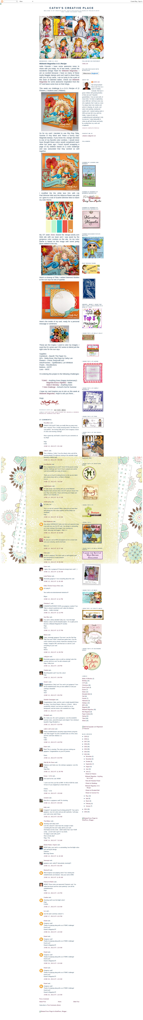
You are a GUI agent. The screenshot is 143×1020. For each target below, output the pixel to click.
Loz (45, 911)
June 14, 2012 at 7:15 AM (53, 840)
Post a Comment (44, 999)
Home (59, 1001)
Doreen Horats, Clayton (50, 845)
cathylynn (46, 656)
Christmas (85, 685)
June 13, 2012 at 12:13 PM (53, 612)
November (89, 759)
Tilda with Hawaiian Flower (92, 780)
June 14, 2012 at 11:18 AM (53, 856)
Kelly (45, 807)
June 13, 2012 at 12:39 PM (53, 652)
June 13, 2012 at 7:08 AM (53, 460)
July (87, 769)
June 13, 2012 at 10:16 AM (53, 517)
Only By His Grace (49, 762)
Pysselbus (47, 423)
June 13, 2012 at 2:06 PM (53, 677)
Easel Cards (85, 687)
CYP (83, 683)
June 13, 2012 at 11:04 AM (53, 571)
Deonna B (46, 870)
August (88, 766)
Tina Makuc (47, 821)
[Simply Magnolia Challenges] (93, 411)
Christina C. (47, 603)
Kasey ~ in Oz (48, 776)
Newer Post (42, 1001)
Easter (84, 689)
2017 (85, 741)
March (88, 801)
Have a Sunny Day (60, 412)
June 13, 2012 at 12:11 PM (53, 599)
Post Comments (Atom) (54, 1005)
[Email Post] (55, 410)
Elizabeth (46, 715)
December (89, 756)
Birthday (84, 680)
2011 (85, 809)
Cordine (46, 897)
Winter (84, 720)
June (87, 771)
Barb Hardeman (48, 521)
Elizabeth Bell (86, 694)
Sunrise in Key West (53, 413)
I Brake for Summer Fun (92, 793)
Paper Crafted (86, 714)
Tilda (83, 718)
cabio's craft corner (49, 729)
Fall (83, 696)
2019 (85, 736)
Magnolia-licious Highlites (56, 383)
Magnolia (70, 412)
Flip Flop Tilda (49, 412)
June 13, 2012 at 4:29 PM (53, 724)
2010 (85, 812)
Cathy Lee (85, 63)
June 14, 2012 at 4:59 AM (53, 803)
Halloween (85, 700)
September (89, 764)
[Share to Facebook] (63, 410)
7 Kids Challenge (48, 387)
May (87, 796)
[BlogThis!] (59, 410)
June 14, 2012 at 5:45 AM (53, 816)
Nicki (45, 537)
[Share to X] (61, 410)
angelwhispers (48, 486)
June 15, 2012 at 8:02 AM (53, 865)
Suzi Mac (46, 617)
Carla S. (46, 450)
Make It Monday (52, 385)
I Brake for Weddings (91, 783)
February (88, 803)
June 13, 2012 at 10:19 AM (53, 533)
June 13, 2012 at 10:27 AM (53, 548)
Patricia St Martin (49, 882)
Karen (45, 566)
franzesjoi (46, 860)
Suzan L (46, 682)
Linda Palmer (47, 576)
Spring (84, 716)
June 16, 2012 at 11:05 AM (53, 877)
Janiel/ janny (47, 502)
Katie (45, 553)
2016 (85, 744)
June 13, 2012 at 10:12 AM (53, 497)
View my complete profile (90, 128)
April (87, 798)
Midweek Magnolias (70, 71)
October (88, 761)
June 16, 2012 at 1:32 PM (53, 893)
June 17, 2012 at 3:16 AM (53, 906)
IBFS (83, 705)
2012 (85, 754)
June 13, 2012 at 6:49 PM (53, 742)
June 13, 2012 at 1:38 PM (53, 666)
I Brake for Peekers (90, 774)
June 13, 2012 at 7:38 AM (53, 481)
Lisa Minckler (47, 464)
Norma (45, 635)
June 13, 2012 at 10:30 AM (53, 562)
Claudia (46, 670)
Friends (84, 698)
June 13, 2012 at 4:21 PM (53, 711)
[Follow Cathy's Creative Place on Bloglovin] (90, 74)
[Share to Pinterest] (65, 410)
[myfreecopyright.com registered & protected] (93, 728)
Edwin (84, 692)
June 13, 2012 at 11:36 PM (53, 771)
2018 (85, 739)
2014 (85, 749)
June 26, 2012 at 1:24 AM (53, 932)
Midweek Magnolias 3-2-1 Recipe (53, 64)
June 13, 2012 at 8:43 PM (53, 758)
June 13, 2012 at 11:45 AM (53, 581)
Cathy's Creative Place (71, 8)
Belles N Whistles (87, 678)
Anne (53, 235)
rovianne (46, 798)
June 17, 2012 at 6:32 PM (53, 916)
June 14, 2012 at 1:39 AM (53, 793)
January (88, 806)
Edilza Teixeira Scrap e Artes (52, 585)
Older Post (76, 1001)
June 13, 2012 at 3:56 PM (53, 695)
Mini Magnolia (86, 712)
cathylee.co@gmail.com (89, 136)
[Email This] (57, 410)
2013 (85, 751)
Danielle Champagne (49, 699)
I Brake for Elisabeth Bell (92, 790)
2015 (85, 746)
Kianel (45, 920)
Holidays (84, 703)
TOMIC (44, 380)
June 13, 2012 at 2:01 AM (53, 446)
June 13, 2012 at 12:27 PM (53, 630)
